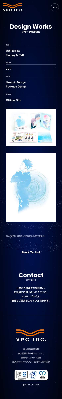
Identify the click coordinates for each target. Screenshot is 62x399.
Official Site (13, 100)
